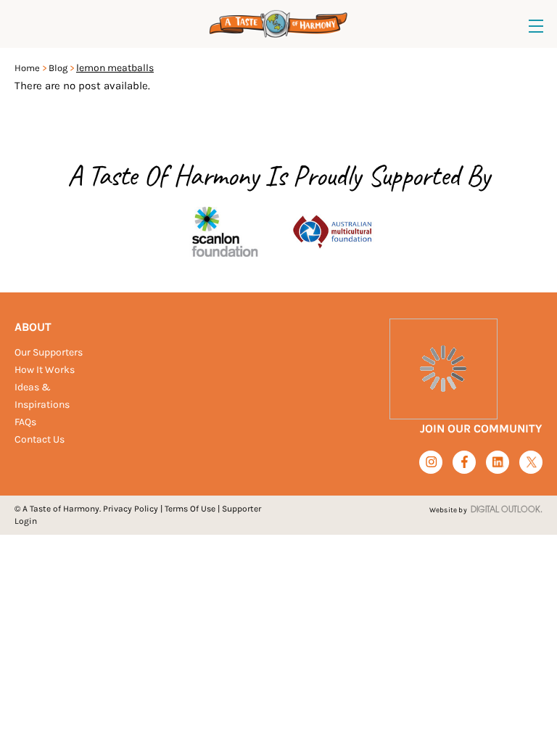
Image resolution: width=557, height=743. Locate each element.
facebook (464, 462)
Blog (58, 67)
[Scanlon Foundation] (224, 229)
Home (27, 67)
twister (531, 462)
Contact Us (40, 439)
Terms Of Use (190, 509)
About (33, 327)
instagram (431, 462)
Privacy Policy (130, 509)
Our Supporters (49, 352)
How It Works (45, 370)
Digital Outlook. (506, 510)
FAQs (25, 422)
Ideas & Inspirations (42, 396)
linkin (498, 462)
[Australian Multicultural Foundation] (332, 229)
